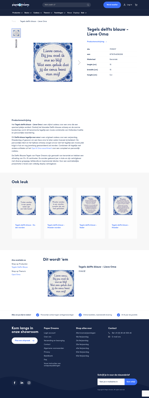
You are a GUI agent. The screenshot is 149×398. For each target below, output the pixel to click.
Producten (16, 13)
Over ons (47, 337)
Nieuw (69, 13)
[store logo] (21, 5)
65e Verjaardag (82, 356)
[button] (79, 62)
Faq (45, 360)
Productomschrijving (95, 42)
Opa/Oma (16, 275)
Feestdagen (58, 13)
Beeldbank (48, 356)
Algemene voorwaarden (54, 348)
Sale (82, 13)
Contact (47, 344)
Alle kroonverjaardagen (85, 333)
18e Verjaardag (82, 337)
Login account (49, 333)
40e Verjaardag (82, 348)
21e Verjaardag (82, 341)
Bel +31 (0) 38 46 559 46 (122, 333)
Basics (27, 13)
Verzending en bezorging (54, 341)
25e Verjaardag (82, 344)
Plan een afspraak (22, 341)
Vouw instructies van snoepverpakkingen (52, 365)
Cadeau (36, 13)
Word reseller (112, 5)
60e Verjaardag (82, 352)
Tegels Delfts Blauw (20, 267)
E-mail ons (116, 337)
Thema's (47, 13)
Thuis (14, 21)
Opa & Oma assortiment (42, 148)
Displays (76, 13)
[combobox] (66, 5)
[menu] (74, 13)
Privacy (47, 352)
